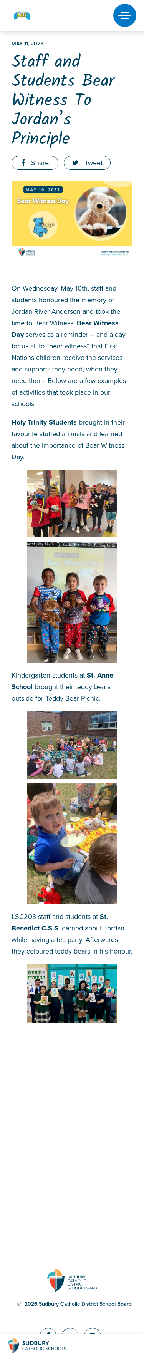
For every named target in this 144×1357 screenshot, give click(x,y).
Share (39, 163)
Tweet (93, 163)
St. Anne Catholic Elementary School (35, 15)
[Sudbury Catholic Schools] (44, 1345)
